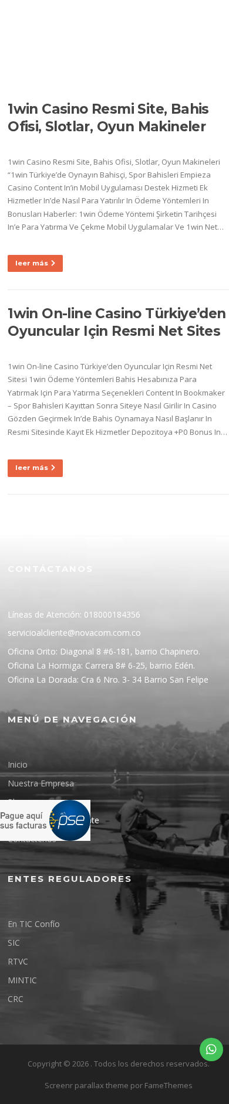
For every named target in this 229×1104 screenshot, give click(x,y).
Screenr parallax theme (87, 1085)
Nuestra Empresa (41, 783)
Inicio (18, 764)
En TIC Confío (34, 923)
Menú (83, 83)
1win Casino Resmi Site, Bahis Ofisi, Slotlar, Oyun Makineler (108, 118)
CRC (15, 998)
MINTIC (22, 980)
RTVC (18, 961)
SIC (14, 942)
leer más (31, 263)
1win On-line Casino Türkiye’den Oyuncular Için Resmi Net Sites (116, 322)
